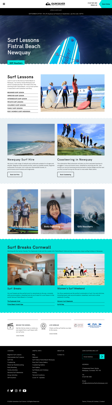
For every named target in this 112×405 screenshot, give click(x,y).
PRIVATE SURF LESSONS (15, 102)
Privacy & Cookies (92, 401)
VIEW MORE (20, 336)
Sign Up (102, 356)
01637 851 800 (87, 377)
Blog (33, 355)
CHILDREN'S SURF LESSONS (16, 105)
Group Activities (12, 375)
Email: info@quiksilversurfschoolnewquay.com (93, 382)
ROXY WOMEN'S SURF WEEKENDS (18, 111)
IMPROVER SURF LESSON (15, 95)
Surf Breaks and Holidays (40, 370)
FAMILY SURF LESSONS (15, 108)
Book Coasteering (65, 174)
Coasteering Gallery (38, 365)
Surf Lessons (20, 76)
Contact (102, 401)
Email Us (94, 5)
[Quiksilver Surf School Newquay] (56, 4)
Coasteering (11, 362)
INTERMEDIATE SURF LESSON (17, 99)
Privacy (34, 372)
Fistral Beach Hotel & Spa (15, 304)
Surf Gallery (36, 367)
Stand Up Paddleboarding (15, 365)
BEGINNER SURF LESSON (15, 92)
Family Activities (12, 370)
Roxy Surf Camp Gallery (40, 362)
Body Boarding (12, 367)
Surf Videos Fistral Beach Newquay (43, 360)
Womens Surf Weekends (15, 372)
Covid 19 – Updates (38, 377)
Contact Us (60, 355)
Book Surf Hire (14, 174)
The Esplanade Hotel (13, 301)
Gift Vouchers (16, 62)
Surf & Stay (60, 304)
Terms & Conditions (38, 375)
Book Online (106, 4)
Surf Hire (10, 360)
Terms (84, 401)
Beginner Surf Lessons (14, 355)
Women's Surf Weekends (65, 301)
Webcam (35, 357)
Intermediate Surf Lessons (15, 357)
